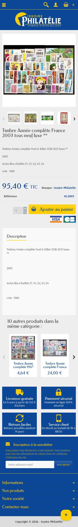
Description (16, 236)
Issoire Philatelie (65, 188)
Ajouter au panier (56, 209)
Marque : (48, 188)
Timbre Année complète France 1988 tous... (55, 366)
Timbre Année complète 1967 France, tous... (23, 366)
